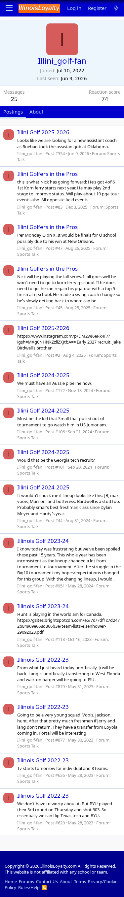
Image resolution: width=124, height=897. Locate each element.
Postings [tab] (13, 111)
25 (14, 99)
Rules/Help (29, 887)
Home (11, 881)
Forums (26, 881)
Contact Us (47, 881)
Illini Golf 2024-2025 (43, 375)
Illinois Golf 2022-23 (43, 659)
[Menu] (9, 8)
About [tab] (36, 111)
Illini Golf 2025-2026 (43, 132)
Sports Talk (28, 254)
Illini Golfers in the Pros (47, 174)
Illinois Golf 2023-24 (43, 541)
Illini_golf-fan (29, 153)
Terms (80, 881)
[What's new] (116, 8)
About (66, 881)
